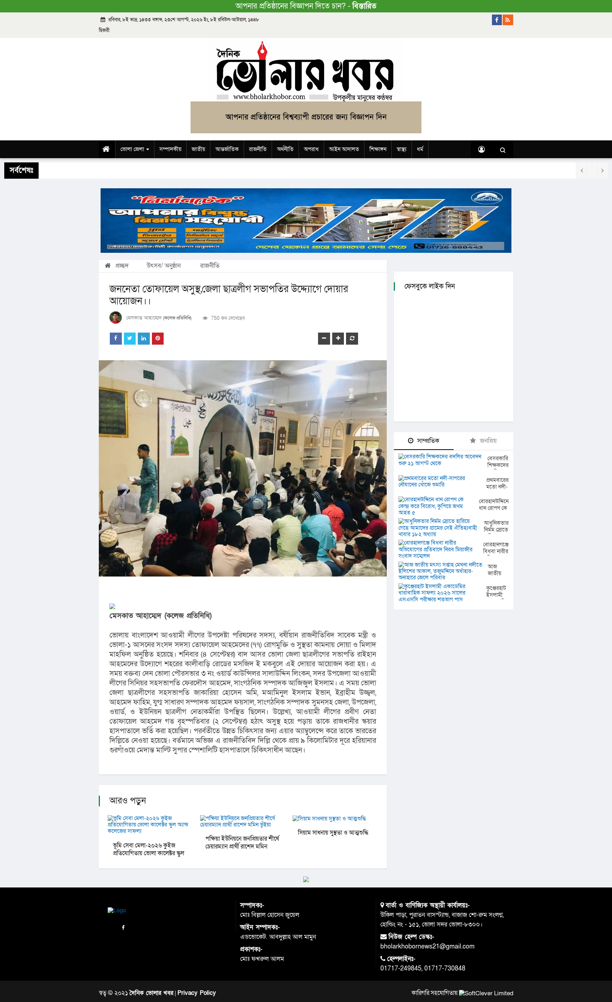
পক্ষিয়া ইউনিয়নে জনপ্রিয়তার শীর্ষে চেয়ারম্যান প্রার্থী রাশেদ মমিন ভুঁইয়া (242, 846)
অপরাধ (311, 149)
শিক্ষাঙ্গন (377, 149)
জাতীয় (198, 149)
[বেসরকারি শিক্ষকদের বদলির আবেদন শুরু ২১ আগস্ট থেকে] (442, 460)
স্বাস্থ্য (402, 149)
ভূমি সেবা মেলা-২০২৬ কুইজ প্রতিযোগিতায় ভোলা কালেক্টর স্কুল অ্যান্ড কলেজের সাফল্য (148, 853)
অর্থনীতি (285, 149)
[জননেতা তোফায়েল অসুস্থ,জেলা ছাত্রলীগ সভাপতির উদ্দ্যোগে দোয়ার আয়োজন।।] (243, 468)
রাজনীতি (258, 149)
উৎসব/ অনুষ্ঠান (164, 266)
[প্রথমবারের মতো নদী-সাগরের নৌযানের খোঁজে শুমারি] (442, 481)
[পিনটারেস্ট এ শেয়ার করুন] (158, 339)
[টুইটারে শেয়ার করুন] (130, 339)
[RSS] (508, 20)
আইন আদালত (344, 149)
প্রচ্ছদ (121, 266)
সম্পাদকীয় (170, 149)
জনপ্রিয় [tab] (487, 441)
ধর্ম (420, 149)
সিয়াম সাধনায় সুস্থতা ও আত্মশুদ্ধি (333, 833)
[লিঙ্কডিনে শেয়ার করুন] (144, 339)
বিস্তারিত (364, 6)
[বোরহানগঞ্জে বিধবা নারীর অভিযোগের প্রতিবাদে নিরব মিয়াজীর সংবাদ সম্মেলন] (440, 549)
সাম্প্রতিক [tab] (427, 441)
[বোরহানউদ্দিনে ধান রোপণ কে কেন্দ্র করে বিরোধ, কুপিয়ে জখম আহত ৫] (438, 506)
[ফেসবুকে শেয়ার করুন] (116, 339)
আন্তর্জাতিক (227, 149)
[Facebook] (497, 20)
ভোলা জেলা (132, 149)
